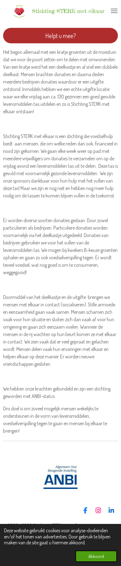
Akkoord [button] (96, 556)
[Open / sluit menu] (114, 11)
